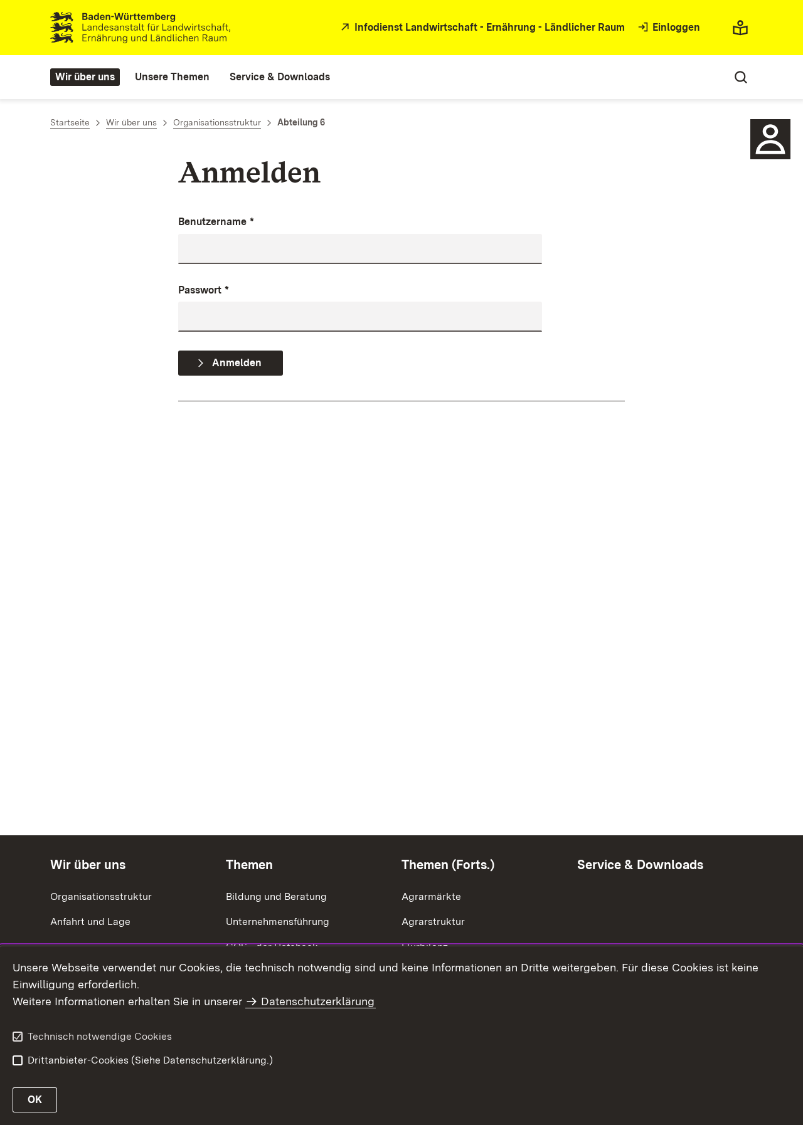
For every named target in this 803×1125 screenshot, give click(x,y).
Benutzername (216, 222)
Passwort (203, 290)
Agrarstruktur (433, 921)
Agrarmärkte (431, 896)
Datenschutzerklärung (318, 1001)
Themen (249, 864)
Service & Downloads (640, 864)
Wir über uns (87, 864)
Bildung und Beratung (276, 896)
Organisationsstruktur (101, 896)
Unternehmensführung (277, 921)
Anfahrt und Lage (90, 921)
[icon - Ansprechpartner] (770, 139)
